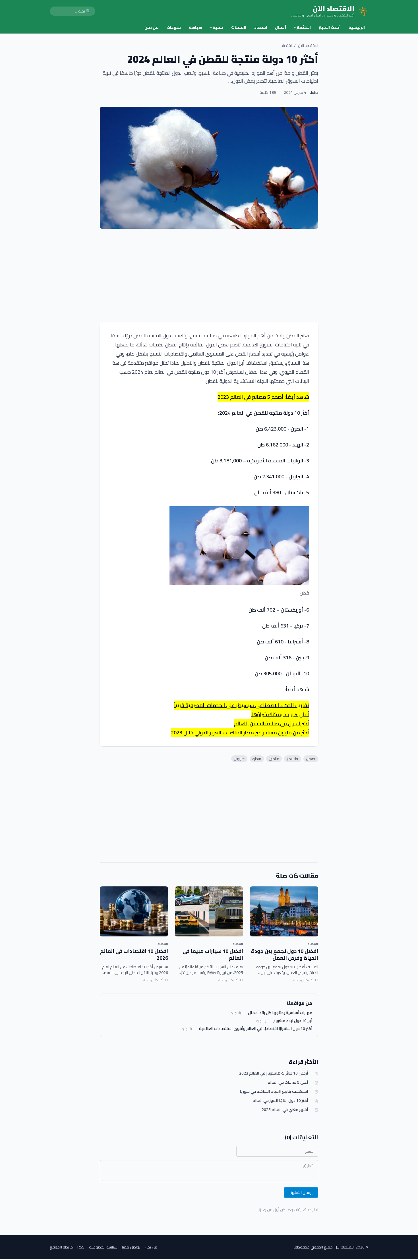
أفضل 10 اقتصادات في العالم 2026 (134, 954)
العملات (238, 27)
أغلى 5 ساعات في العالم (288, 1082)
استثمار (302, 27)
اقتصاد (260, 27)
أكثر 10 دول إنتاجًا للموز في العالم (280, 1100)
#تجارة (257, 758)
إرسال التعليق (301, 1192)
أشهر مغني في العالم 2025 (285, 1109)
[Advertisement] (209, 275)
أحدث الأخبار (330, 27)
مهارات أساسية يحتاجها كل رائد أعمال (280, 1012)
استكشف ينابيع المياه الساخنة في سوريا (274, 1091)
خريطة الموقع (61, 1247)
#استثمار (292, 758)
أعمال (280, 27)
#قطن (310, 758)
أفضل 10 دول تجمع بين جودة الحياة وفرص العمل (284, 954)
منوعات (174, 27)
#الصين (274, 758)
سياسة (195, 27)
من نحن (151, 27)
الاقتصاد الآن (308, 45)
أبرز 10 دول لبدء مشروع (292, 1020)
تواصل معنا (131, 1247)
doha (314, 92)
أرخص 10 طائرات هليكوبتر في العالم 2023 (273, 1073)
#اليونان (239, 758)
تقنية (216, 27)
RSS (80, 1247)
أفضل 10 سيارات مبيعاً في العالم (213, 954)
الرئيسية (357, 27)
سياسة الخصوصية (103, 1247)
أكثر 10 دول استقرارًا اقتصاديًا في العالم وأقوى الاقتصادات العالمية (255, 1028)
